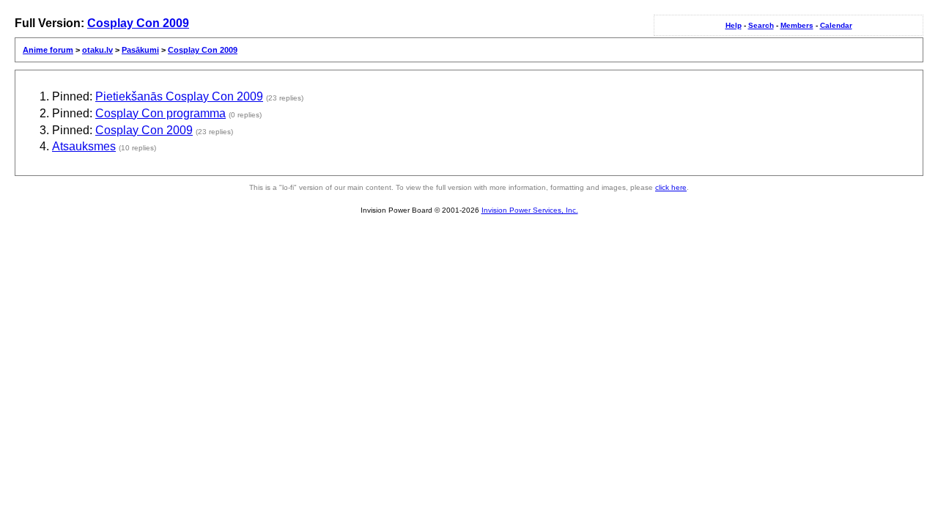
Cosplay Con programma (160, 113)
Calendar (836, 25)
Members (796, 25)
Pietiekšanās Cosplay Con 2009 (179, 96)
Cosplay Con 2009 (138, 23)
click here (671, 187)
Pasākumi (140, 49)
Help (733, 25)
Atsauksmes (84, 146)
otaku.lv (97, 49)
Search (761, 25)
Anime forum (48, 49)
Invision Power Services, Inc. (529, 210)
